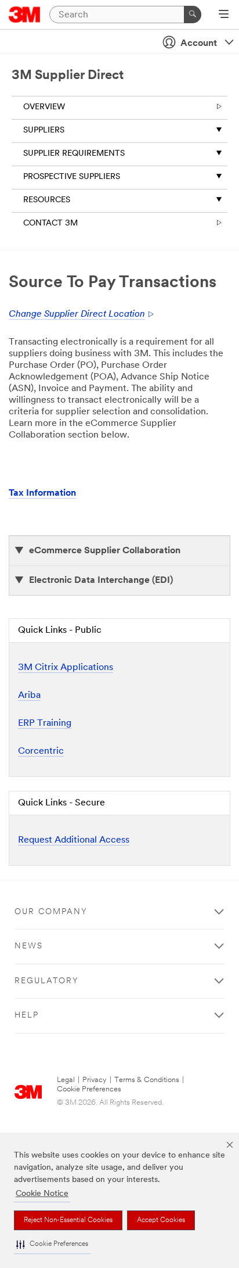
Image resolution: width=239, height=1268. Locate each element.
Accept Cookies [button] (161, 1220)
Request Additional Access (73, 840)
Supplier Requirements (74, 153)
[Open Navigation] (224, 15)
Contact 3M (50, 223)
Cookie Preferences (89, 1089)
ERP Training (44, 723)
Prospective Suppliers (71, 177)
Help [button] (27, 1015)
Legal (66, 1080)
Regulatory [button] (47, 981)
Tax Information (42, 493)
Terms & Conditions (146, 1080)
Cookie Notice (42, 1194)
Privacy (94, 1080)
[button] (52, 1244)
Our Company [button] (51, 912)
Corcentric (41, 751)
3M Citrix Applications (65, 667)
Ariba (29, 695)
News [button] (29, 946)
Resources (46, 200)
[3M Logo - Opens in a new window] (25, 14)
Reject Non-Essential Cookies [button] (68, 1220)
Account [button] (198, 43)
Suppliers (43, 130)
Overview (44, 107)
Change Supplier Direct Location (77, 314)
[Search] (192, 14)
